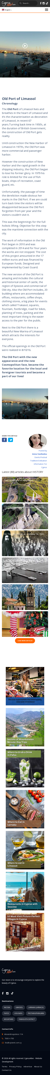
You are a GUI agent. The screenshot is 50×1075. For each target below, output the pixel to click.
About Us (38, 1066)
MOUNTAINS (8, 1019)
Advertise (28, 1066)
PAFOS (6, 1013)
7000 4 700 (9, 1038)
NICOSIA (7, 1007)
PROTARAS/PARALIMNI (36, 1013)
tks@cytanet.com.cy (13, 1042)
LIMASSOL (19, 1007)
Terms (4, 1066)
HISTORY (37, 472)
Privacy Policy (15, 1066)
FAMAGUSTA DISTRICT (27, 1019)
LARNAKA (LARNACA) (35, 1007)
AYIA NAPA (18, 1013)
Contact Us (7, 1070)
